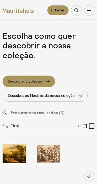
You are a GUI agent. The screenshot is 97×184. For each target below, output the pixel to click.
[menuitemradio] (79, 126)
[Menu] (89, 10)
